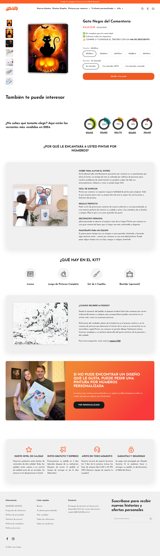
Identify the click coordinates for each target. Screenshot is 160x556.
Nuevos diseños (44, 8)
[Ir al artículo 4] (9, 53)
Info (119, 8)
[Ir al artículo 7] (9, 81)
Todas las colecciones (45, 519)
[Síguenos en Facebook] (7, 538)
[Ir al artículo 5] (9, 63)
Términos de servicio (14, 519)
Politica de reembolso (15, 524)
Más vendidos (42, 515)
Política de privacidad (15, 515)
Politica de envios (13, 528)
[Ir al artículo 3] (9, 44)
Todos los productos (45, 524)
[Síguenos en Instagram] (13, 538)
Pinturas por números (78, 8)
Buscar (39, 506)
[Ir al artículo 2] (9, 34)
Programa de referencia (16, 510)
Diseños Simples (59, 8)
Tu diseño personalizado (102, 8)
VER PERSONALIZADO (89, 405)
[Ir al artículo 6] (9, 72)
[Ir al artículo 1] (9, 23)
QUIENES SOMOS (14, 506)
